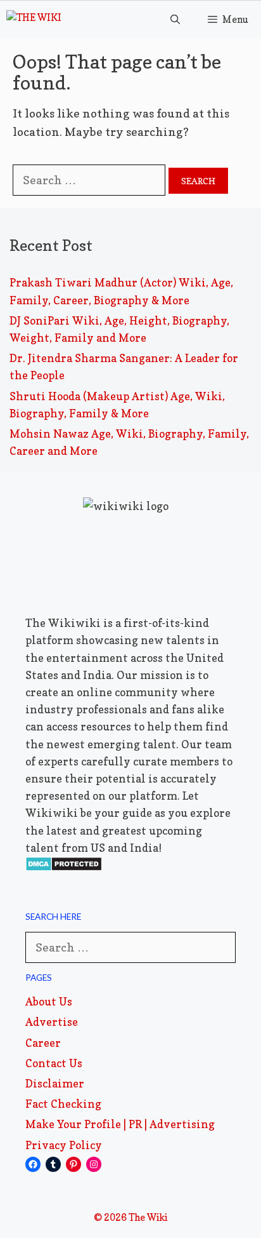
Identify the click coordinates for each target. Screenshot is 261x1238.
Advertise (51, 1021)
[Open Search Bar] (174, 20)
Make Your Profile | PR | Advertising (120, 1124)
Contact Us (53, 1063)
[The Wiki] (33, 20)
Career (43, 1042)
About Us (48, 1001)
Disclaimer (54, 1083)
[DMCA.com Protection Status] (63, 867)
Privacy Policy (63, 1145)
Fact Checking (63, 1103)
